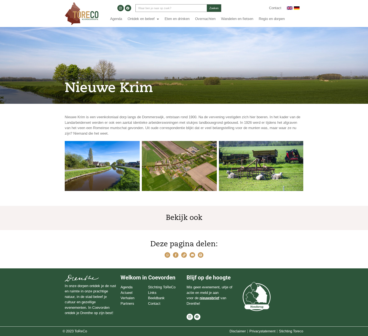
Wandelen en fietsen (237, 19)
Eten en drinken (177, 19)
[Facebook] (128, 8)
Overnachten (205, 19)
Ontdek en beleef (141, 19)
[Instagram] (120, 8)
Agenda (116, 19)
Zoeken (213, 8)
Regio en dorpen (272, 19)
